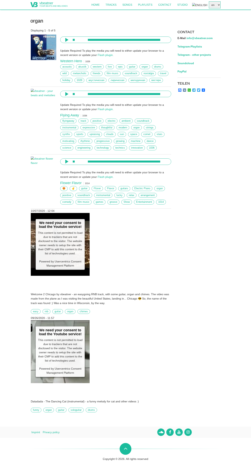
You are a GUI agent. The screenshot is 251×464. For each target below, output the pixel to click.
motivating (68, 141)
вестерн (156, 80)
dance (150, 141)
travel (163, 73)
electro (111, 121)
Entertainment (144, 202)
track (83, 121)
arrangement (148, 195)
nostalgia (149, 73)
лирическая (117, 80)
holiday (66, 80)
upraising (95, 134)
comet (146, 134)
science (66, 147)
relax (131, 195)
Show (127, 202)
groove (113, 202)
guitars (124, 188)
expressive (89, 127)
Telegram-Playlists (189, 46)
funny (36, 410)
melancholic (79, 73)
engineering (83, 147)
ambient (126, 121)
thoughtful (106, 127)
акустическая (96, 80)
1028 (79, 80)
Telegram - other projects (194, 54)
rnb (46, 311)
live (110, 66)
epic (120, 66)
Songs (127, 4)
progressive (103, 141)
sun (122, 134)
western (97, 66)
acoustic (67, 66)
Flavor (110, 188)
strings (150, 127)
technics (120, 147)
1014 (161, 202)
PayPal (181, 71)
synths (66, 134)
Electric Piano (142, 188)
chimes (84, 311)
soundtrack (131, 73)
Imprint (35, 432)
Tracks (110, 4)
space (133, 134)
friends (96, 73)
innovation (137, 147)
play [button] (66, 40)
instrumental (69, 127)
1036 (152, 147)
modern (123, 127)
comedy (66, 202)
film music (112, 73)
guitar (132, 66)
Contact (164, 4)
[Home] (34, 4)
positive (97, 121)
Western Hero (71, 61)
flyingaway (68, 121)
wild (64, 73)
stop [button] (73, 40)
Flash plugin (105, 55)
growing (120, 141)
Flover (97, 188)
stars (159, 134)
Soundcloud (185, 63)
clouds (110, 134)
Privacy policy (51, 432)
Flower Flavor (71, 183)
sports (79, 134)
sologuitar (76, 410)
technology (103, 147)
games (99, 202)
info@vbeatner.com (199, 38)
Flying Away (69, 115)
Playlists (145, 4)
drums (157, 66)
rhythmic (85, 141)
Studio (182, 4)
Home (95, 4)
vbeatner (46, 3)
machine (135, 141)
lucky (119, 195)
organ (145, 66)
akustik (82, 66)
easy (35, 311)
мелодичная (138, 80)
